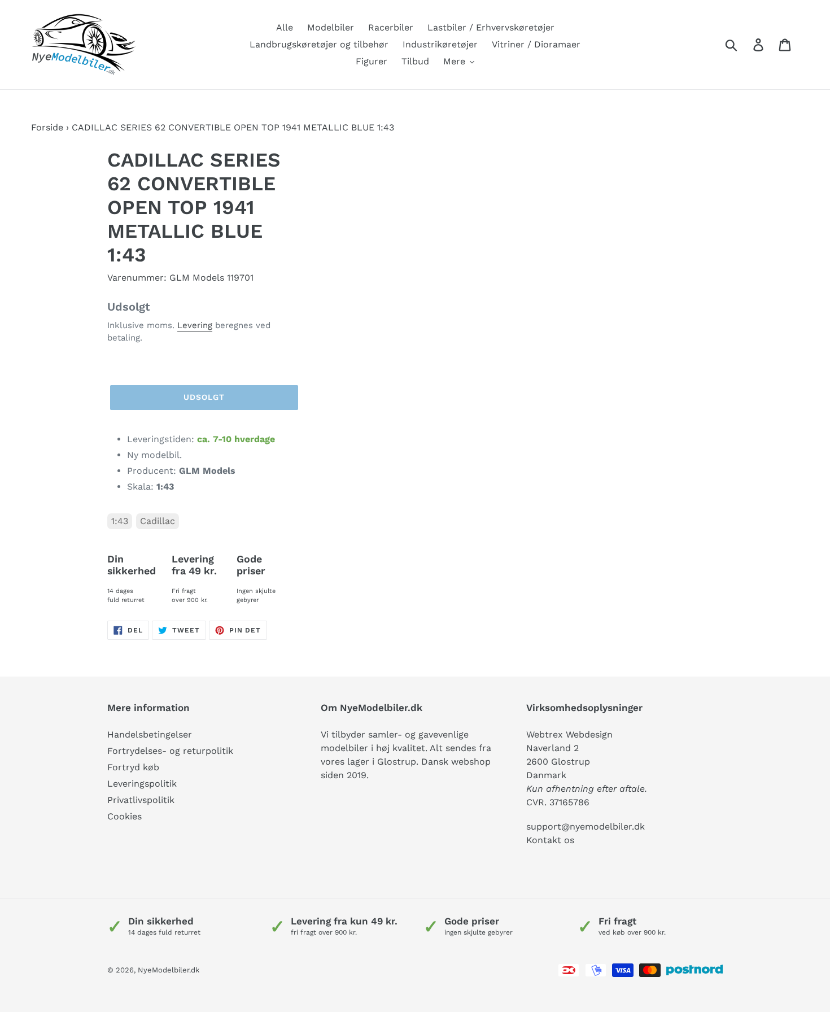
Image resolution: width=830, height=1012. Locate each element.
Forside (47, 127)
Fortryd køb (133, 767)
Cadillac (157, 521)
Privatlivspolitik (140, 800)
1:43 (119, 521)
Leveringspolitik (142, 783)
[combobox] (744, 44)
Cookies (124, 816)
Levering (194, 325)
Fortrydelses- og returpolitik (170, 750)
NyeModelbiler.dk (168, 970)
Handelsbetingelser (149, 734)
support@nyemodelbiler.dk (585, 826)
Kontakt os (550, 840)
